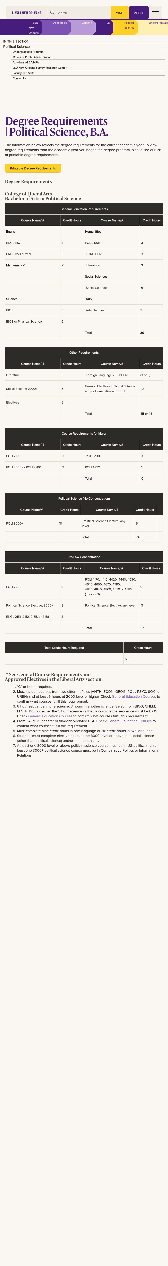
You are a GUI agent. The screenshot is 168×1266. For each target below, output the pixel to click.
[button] (155, 12)
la (108, 23)
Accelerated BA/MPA (26, 62)
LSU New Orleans (34, 28)
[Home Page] (26, 12)
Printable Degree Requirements (33, 168)
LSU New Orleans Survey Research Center (40, 68)
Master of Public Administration (32, 57)
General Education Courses (134, 696)
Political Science (16, 46)
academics (60, 23)
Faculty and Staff (23, 73)
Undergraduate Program (28, 52)
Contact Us (19, 78)
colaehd (87, 23)
